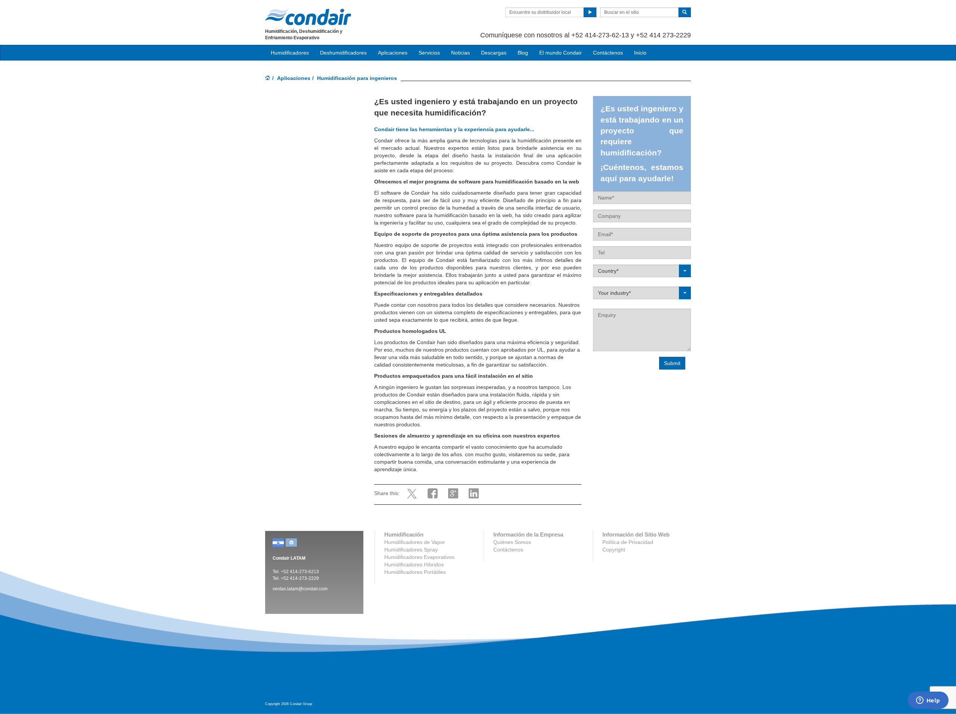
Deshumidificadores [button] (343, 53)
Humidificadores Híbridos (414, 565)
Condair (308, 16)
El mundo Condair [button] (560, 53)
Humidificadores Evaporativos (419, 557)
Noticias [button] (460, 53)
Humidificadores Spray (411, 550)
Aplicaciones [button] (392, 53)
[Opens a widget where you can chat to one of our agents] (928, 701)
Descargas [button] (493, 53)
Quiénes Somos (512, 542)
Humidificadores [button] (290, 53)
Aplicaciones (293, 78)
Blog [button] (523, 53)
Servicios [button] (429, 53)
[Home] (267, 78)
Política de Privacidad (627, 542)
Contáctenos (608, 53)
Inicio (640, 53)
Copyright (613, 550)
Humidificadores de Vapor (414, 542)
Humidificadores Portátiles (415, 572)
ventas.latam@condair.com (300, 588)
